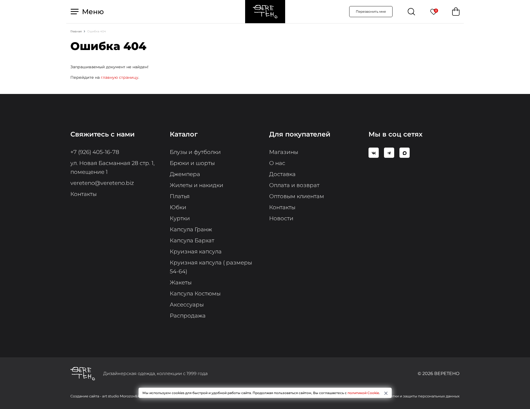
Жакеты (181, 282)
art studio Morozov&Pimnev (126, 396)
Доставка (282, 174)
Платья (180, 196)
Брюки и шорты (192, 163)
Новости (281, 218)
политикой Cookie (363, 393)
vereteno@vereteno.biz (102, 183)
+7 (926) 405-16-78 (94, 152)
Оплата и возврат (294, 185)
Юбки (178, 207)
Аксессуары (187, 304)
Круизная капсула (196, 251)
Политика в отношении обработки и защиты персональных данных (397, 396)
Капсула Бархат (192, 240)
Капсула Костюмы (195, 293)
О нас (277, 163)
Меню (92, 12)
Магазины (283, 152)
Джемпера (185, 174)
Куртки (180, 218)
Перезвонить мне (371, 11)
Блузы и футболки (195, 152)
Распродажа (188, 315)
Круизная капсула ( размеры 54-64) (211, 267)
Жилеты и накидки (196, 185)
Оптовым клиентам (296, 196)
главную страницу (119, 77)
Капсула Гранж (191, 229)
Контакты (83, 194)
